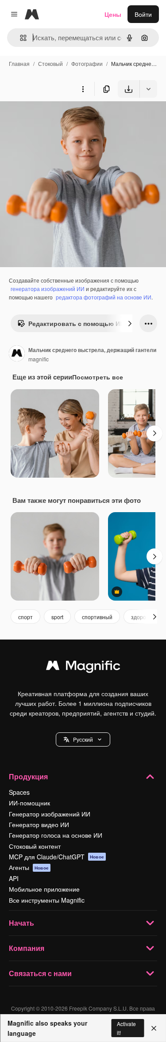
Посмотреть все (97, 376)
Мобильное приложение (44, 889)
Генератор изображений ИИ (49, 813)
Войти (143, 14)
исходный (59, 118)
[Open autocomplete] (20, 37)
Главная (19, 63)
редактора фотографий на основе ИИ (103, 297)
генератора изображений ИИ (48, 288)
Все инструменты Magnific (47, 900)
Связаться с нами (40, 973)
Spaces (19, 792)
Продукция (28, 776)
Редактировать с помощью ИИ (76, 323)
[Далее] (130, 323)
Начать (21, 923)
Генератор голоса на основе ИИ (55, 835)
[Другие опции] (83, 89)
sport (57, 617)
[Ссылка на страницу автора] (17, 354)
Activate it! (126, 1028)
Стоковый (50, 63)
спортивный (97, 617)
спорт (25, 617)
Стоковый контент (35, 846)
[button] (83, 739)
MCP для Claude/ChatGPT (56, 856)
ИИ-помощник (29, 802)
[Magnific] (83, 667)
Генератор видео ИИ (39, 824)
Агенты (29, 867)
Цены (112, 14)
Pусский (83, 739)
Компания (26, 948)
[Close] (153, 1028)
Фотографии (87, 63)
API (14, 878)
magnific (38, 359)
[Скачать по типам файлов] (148, 89)
